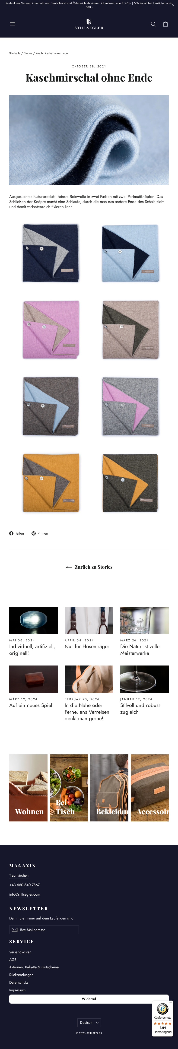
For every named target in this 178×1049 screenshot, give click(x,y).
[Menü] (170, 1003)
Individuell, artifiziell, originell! (32, 650)
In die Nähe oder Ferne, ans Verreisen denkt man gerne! (87, 711)
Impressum (17, 990)
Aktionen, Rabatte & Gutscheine (34, 967)
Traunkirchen (19, 875)
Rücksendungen (21, 974)
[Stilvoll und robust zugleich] (144, 679)
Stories (28, 53)
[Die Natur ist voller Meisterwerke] (144, 620)
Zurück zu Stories (93, 567)
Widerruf (89, 998)
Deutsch (86, 1022)
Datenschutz (18, 982)
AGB (12, 959)
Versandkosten (20, 952)
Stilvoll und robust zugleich (140, 708)
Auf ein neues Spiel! (31, 705)
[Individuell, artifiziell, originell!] (33, 620)
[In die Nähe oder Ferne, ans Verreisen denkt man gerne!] (89, 679)
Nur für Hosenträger (87, 646)
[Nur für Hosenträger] (89, 620)
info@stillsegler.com (24, 894)
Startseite (14, 53)
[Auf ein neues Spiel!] (33, 679)
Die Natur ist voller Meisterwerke (140, 650)
